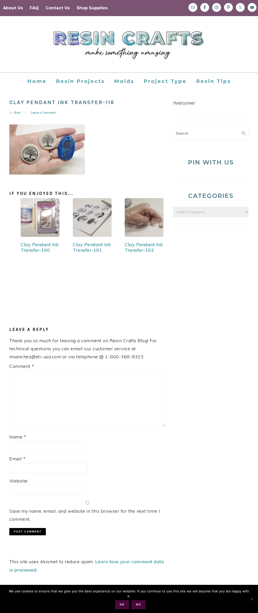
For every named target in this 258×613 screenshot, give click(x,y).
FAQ (34, 8)
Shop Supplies (92, 8)
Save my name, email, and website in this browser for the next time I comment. (84, 515)
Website (18, 481)
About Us (13, 8)
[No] (251, 598)
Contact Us (58, 8)
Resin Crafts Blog (129, 49)
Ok (122, 604)
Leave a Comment (43, 112)
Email (17, 459)
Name (17, 437)
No (138, 604)
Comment (21, 366)
